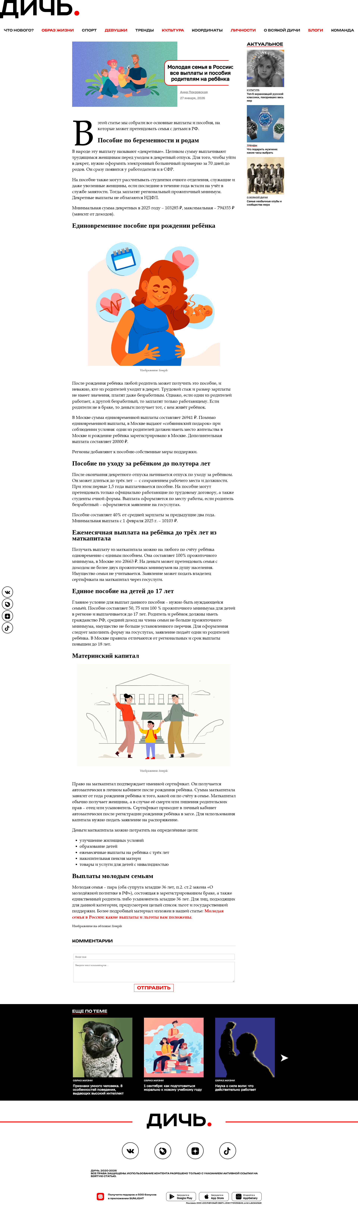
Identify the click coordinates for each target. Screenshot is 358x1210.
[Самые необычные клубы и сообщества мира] (265, 175)
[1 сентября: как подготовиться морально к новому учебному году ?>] (174, 1047)
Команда (342, 30)
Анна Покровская (194, 92)
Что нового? (19, 30)
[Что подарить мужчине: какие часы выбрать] (265, 123)
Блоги (315, 30)
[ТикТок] (7, 627)
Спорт (89, 30)
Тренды (144, 30)
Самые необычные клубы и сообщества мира (264, 203)
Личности (243, 30)
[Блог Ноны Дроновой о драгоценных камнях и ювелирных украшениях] (7, 604)
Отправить (154, 987)
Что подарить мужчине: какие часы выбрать (262, 151)
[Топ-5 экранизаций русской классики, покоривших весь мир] (265, 68)
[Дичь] (39, 17)
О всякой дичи (282, 30)
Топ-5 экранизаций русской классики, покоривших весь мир (265, 97)
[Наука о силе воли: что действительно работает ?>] (245, 1047)
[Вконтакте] (7, 592)
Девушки (116, 30)
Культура (173, 30)
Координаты (207, 30)
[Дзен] (7, 615)
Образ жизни (58, 30)
